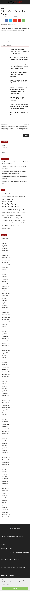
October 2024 (5, 291)
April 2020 (4, 419)
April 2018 (4, 476)
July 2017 (4, 498)
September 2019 (6, 436)
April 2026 (4, 248)
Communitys (5, 147)
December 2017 (6, 486)
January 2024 (5, 312)
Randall (10, 220)
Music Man (5, 218)
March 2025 (5, 279)
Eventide (4, 210)
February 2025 (5, 281)
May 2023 (4, 331)
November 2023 (6, 317)
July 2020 (4, 412)
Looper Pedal (5, 215)
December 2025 (6, 257)
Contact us (3, 544)
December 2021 (6, 372)
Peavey (17, 218)
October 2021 (5, 376)
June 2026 (4, 243)
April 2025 (4, 276)
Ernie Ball (7, 201)
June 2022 (4, 357)
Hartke (3, 212)
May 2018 (4, 474)
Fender (9, 209)
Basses (4, 145)
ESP (22, 207)
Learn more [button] (6, 584)
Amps (11, 194)
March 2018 (5, 479)
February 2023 (5, 338)
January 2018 (5, 483)
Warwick (4, 228)
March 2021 (5, 393)
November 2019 (6, 431)
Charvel (9, 196)
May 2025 (4, 274)
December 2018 (6, 457)
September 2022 (6, 350)
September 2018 (6, 464)
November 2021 (6, 374)
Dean (13, 196)
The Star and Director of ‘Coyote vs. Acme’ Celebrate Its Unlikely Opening (19, 51)
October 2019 (5, 433)
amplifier (5, 194)
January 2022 (5, 369)
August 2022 (5, 353)
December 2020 (6, 400)
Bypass (4, 196)
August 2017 (5, 495)
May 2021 (4, 388)
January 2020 (5, 426)
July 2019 (4, 441)
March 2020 (5, 421)
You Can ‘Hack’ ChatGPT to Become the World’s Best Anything (22, 128)
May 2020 (4, 417)
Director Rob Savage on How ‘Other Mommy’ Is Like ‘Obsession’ (18, 74)
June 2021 (4, 386)
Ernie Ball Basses (9, 204)
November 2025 (6, 260)
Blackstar (24, 194)
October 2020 (5, 405)
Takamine (18, 223)
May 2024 (4, 303)
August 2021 (5, 381)
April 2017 (4, 505)
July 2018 (4, 469)
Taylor (23, 223)
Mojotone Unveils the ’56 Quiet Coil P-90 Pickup (13, 567)
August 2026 (5, 238)
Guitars (3, 150)
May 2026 (4, 246)
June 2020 (4, 414)
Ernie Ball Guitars (11, 206)
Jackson (13, 212)
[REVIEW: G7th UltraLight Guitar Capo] (5, 554)
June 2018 (4, 471)
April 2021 (4, 391)
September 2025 (6, 265)
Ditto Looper (6, 199)
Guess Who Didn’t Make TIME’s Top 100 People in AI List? (14, 182)
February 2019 (5, 452)
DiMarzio (22, 196)
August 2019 (5, 438)
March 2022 (5, 364)
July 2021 (4, 383)
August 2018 (5, 467)
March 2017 (5, 507)
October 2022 (5, 348)
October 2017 (5, 490)
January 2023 (5, 341)
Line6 (17, 212)
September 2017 (6, 493)
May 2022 (4, 360)
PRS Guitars (5, 220)
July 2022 (4, 355)
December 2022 (6, 343)
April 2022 (4, 362)
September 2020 (6, 407)
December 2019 (6, 429)
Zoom (8, 228)
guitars (22, 209)
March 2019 (5, 450)
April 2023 (4, 333)
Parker (12, 218)
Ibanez (8, 212)
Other (2, 8)
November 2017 (6, 488)
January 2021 (5, 398)
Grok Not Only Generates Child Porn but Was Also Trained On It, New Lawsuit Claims (19, 66)
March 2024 (5, 307)
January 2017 (5, 512)
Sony (23, 220)
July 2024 (4, 298)
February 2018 (5, 481)
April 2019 (4, 448)
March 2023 (5, 336)
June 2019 (4, 443)
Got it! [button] (15, 588)
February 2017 (5, 509)
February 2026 (5, 253)
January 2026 (5, 255)
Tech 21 (23, 226)
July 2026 (4, 241)
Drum (14, 199)
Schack (19, 220)
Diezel (16, 196)
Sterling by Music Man (6, 223)
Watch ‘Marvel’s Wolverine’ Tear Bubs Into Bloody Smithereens (14, 167)
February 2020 (5, 424)
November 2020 (6, 402)
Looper (22, 212)
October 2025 (5, 262)
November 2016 (6, 517)
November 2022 (6, 345)
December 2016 (6, 514)
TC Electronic (8, 225)
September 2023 (6, 322)
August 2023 (5, 324)
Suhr (13, 223)
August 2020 (5, 410)
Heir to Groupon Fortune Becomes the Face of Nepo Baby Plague (18, 99)
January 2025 (5, 284)
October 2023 (5, 319)
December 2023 (6, 314)
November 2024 (6, 288)
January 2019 (5, 455)
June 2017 (4, 500)
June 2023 (4, 329)
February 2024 (5, 310)
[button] (28, 2)
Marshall (12, 215)
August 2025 (5, 267)
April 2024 (4, 305)
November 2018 (6, 460)
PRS (21, 218)
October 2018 (5, 462)
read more (3, 37)
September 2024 (6, 293)
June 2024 (4, 300)
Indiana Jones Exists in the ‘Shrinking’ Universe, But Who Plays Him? (8, 128)
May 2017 (4, 502)
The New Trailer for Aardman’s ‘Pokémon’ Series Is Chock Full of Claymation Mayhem (19, 106)
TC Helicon (18, 226)
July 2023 (4, 326)
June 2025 (4, 272)
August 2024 (5, 295)
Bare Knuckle (17, 194)
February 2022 (5, 367)
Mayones (18, 215)
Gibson (15, 210)
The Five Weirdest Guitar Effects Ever (10, 559)
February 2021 (5, 395)
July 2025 (4, 269)
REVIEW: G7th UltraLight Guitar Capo (19, 552)
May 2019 (4, 445)
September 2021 (6, 379)
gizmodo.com (5, 16)
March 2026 (5, 250)
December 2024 (6, 286)
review (15, 220)
